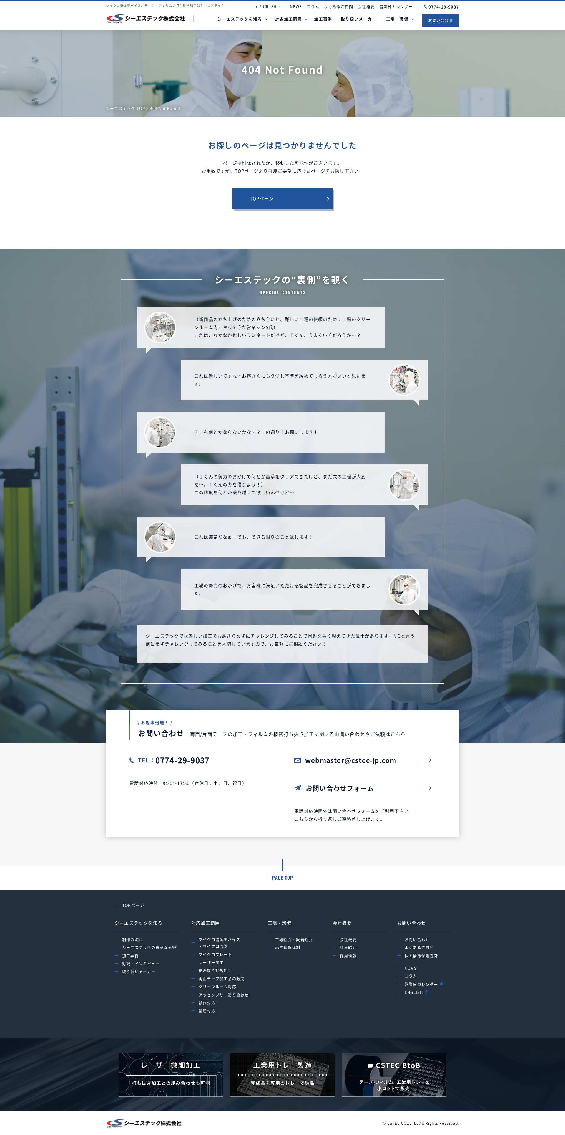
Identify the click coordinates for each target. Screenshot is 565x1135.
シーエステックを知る (239, 19)
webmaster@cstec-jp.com (350, 760)
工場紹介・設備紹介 (294, 939)
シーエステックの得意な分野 (149, 947)
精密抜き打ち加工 (215, 970)
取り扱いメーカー (359, 19)
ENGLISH (268, 6)
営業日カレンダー (396, 6)
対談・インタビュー (141, 963)
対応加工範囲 (288, 19)
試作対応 (207, 1002)
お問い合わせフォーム (340, 788)
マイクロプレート (215, 954)
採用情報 (348, 955)
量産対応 (207, 1010)
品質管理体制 (287, 947)
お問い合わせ (440, 20)
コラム (313, 6)
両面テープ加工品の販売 (222, 978)
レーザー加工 (211, 962)
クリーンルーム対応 (217, 986)
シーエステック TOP (125, 108)
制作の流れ (132, 939)
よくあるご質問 (338, 6)
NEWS (296, 6)
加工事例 (323, 19)
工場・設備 (397, 19)
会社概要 (366, 6)
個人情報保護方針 (421, 955)
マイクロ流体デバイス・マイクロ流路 (219, 943)
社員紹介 (348, 947)
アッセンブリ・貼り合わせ (224, 994)
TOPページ (262, 198)
